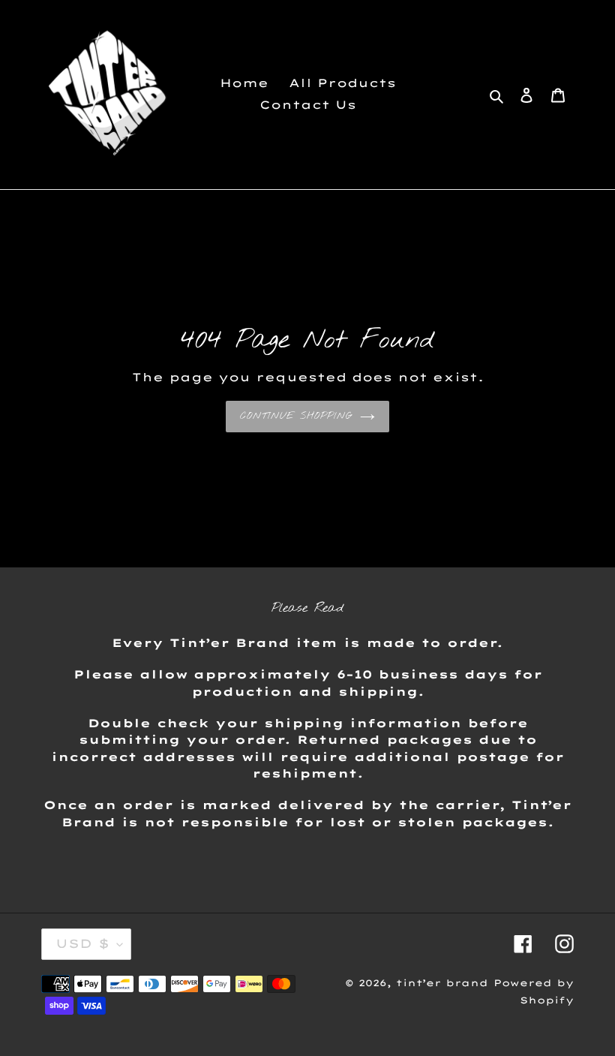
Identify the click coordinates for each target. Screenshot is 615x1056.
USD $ (83, 943)
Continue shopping (296, 416)
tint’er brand (442, 982)
